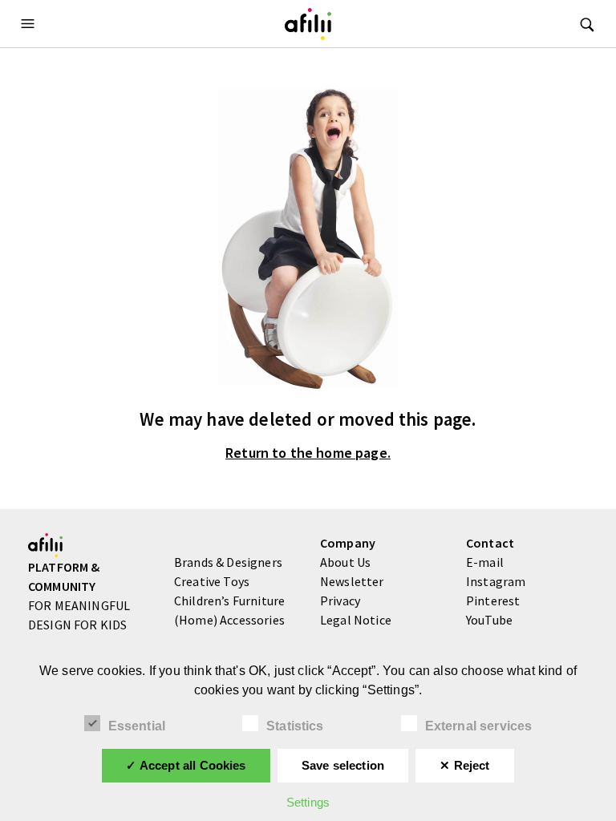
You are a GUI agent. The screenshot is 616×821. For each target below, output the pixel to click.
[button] (29, 23)
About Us (345, 562)
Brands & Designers (228, 562)
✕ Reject (464, 765)
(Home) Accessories (229, 620)
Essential (136, 726)
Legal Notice (355, 620)
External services (479, 726)
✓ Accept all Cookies (185, 765)
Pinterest (493, 600)
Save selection (343, 765)
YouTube (489, 620)
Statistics (295, 726)
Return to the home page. (308, 453)
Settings (308, 802)
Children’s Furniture (229, 600)
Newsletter (352, 581)
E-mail (485, 562)
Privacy (340, 600)
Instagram (495, 581)
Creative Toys (211, 581)
